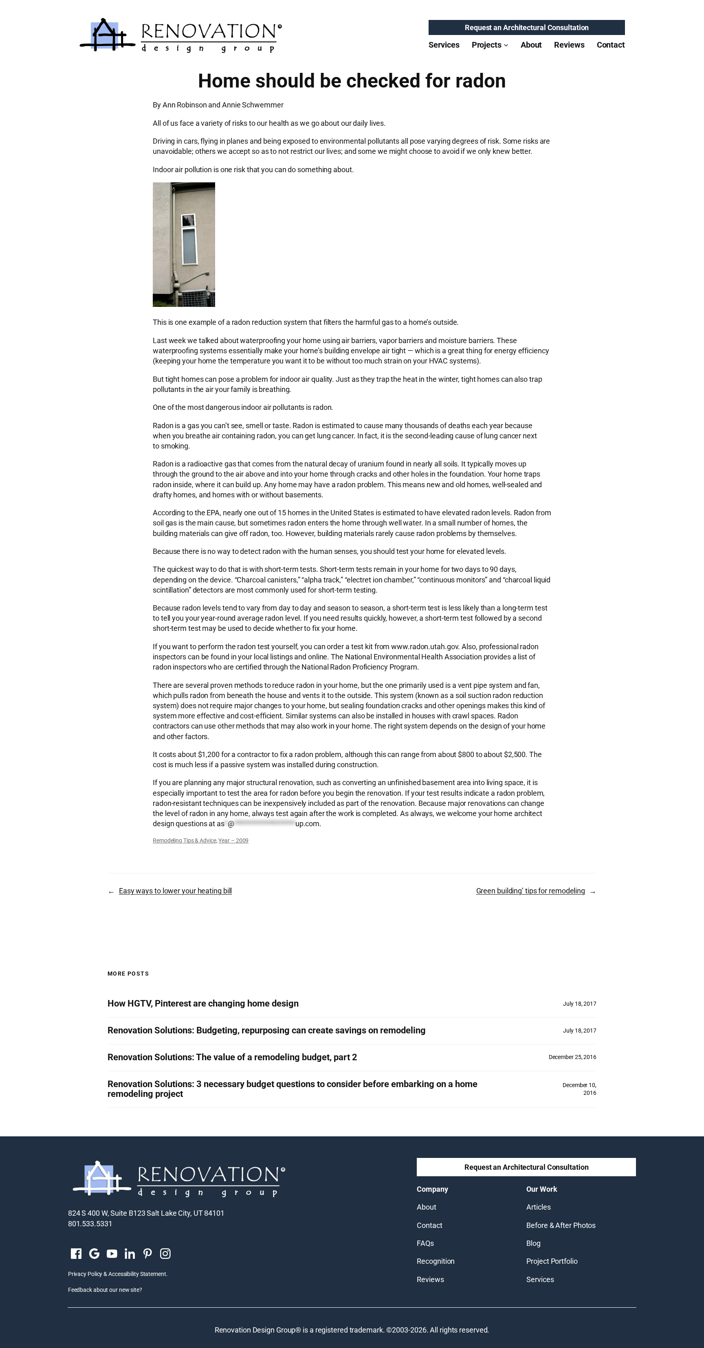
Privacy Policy (85, 1274)
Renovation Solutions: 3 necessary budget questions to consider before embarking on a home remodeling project (292, 1089)
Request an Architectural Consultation (527, 27)
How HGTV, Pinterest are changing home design (203, 1004)
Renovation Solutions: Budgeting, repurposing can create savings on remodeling (267, 1030)
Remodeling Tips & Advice (184, 840)
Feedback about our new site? (105, 1290)
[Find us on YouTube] (112, 1254)
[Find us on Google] (94, 1254)
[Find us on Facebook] (76, 1254)
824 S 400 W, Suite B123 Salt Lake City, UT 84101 (146, 1213)
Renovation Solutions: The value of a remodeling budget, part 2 (232, 1057)
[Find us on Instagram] (165, 1254)
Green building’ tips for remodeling (530, 890)
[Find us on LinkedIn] (129, 1254)
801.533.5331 (90, 1223)
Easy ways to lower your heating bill (175, 890)
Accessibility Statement (137, 1274)
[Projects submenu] (506, 44)
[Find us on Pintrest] (147, 1254)
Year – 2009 (233, 840)
